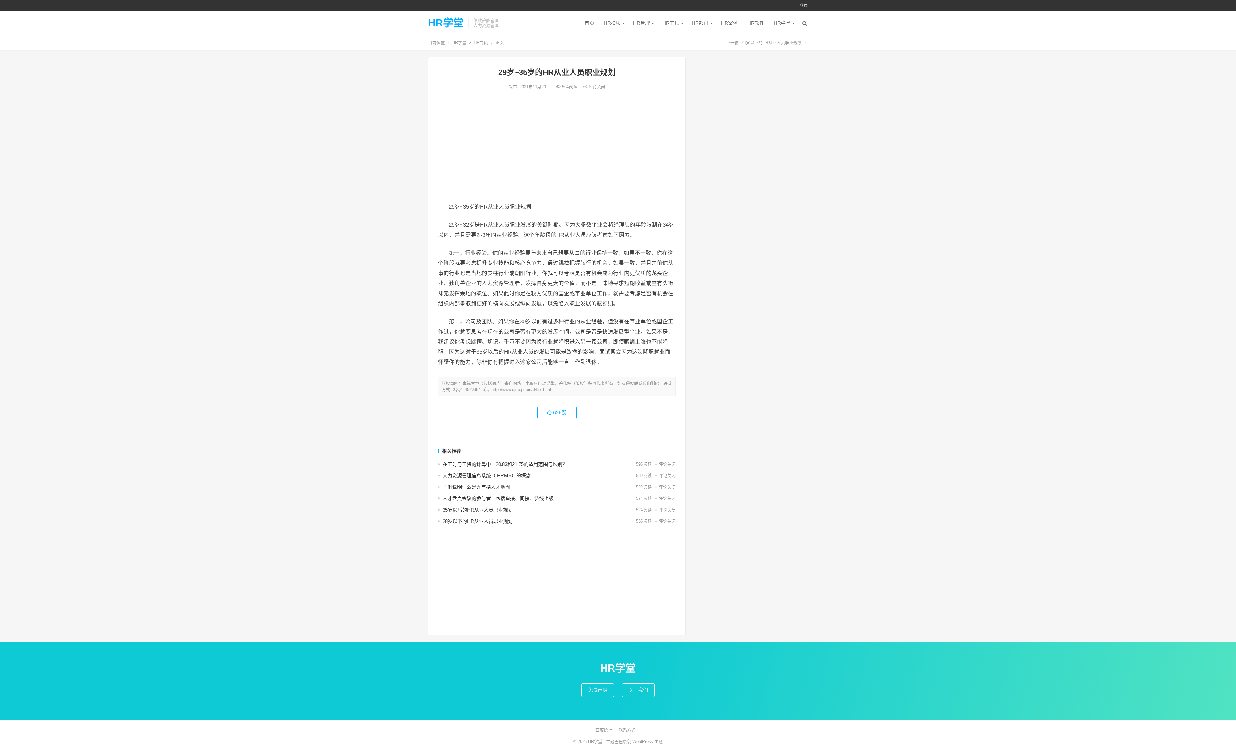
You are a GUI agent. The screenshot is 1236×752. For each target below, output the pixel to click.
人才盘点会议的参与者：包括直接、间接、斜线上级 (498, 498)
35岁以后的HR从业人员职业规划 (478, 510)
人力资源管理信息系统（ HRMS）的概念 (487, 475)
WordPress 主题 (647, 741)
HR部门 (700, 23)
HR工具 (670, 23)
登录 (804, 5)
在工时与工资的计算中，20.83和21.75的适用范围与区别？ (505, 464)
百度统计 (603, 730)
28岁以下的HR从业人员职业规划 (771, 42)
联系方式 (627, 730)
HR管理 (641, 23)
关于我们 (638, 689)
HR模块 (612, 23)
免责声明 (597, 689)
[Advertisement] (557, 150)
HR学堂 (446, 23)
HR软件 (755, 23)
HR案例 (729, 23)
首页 (589, 23)
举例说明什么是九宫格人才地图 (476, 487)
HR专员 (481, 42)
